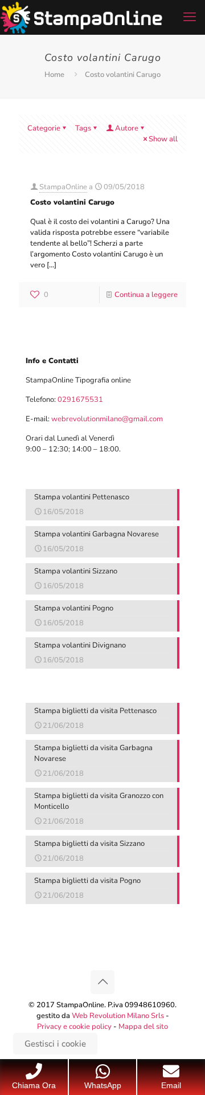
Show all (163, 139)
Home (54, 75)
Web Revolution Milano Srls (118, 1016)
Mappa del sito (143, 1026)
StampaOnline (63, 187)
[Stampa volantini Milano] (81, 17)
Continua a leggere (146, 295)
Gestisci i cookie (55, 1043)
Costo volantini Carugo (72, 202)
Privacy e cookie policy (74, 1026)
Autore (126, 128)
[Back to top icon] (102, 982)
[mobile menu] (189, 17)
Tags (83, 128)
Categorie (43, 128)
